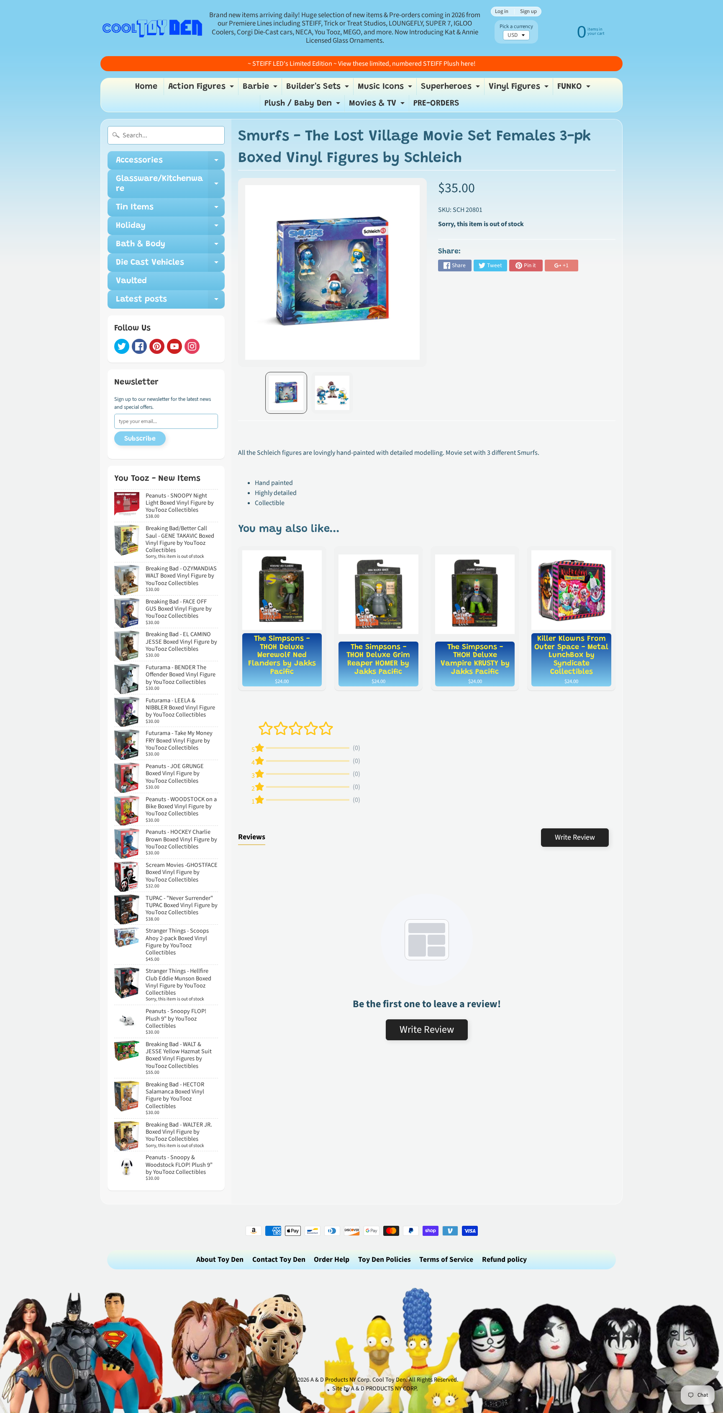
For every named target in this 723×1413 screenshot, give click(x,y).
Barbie (261, 89)
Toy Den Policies (384, 1259)
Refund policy (504, 1259)
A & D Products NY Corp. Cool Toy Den (358, 1379)
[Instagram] (192, 346)
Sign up (528, 11)
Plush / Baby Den (303, 105)
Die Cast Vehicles (170, 265)
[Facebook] (139, 346)
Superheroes (451, 89)
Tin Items (170, 210)
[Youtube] (174, 346)
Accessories (170, 163)
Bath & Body (170, 246)
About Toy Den (220, 1259)
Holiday (170, 228)
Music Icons (386, 89)
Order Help (331, 1259)
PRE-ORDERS (436, 103)
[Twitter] (121, 346)
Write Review (575, 837)
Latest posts (170, 302)
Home (146, 87)
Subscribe (140, 439)
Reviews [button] (251, 837)
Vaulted (131, 281)
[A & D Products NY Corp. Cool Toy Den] (152, 28)
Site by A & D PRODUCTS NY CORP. (375, 1388)
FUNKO (574, 89)
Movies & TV (378, 105)
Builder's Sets (318, 89)
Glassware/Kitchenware (170, 184)
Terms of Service (446, 1259)
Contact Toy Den (278, 1259)
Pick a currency (516, 26)
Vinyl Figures (520, 89)
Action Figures (202, 89)
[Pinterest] (156, 346)
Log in (501, 11)
